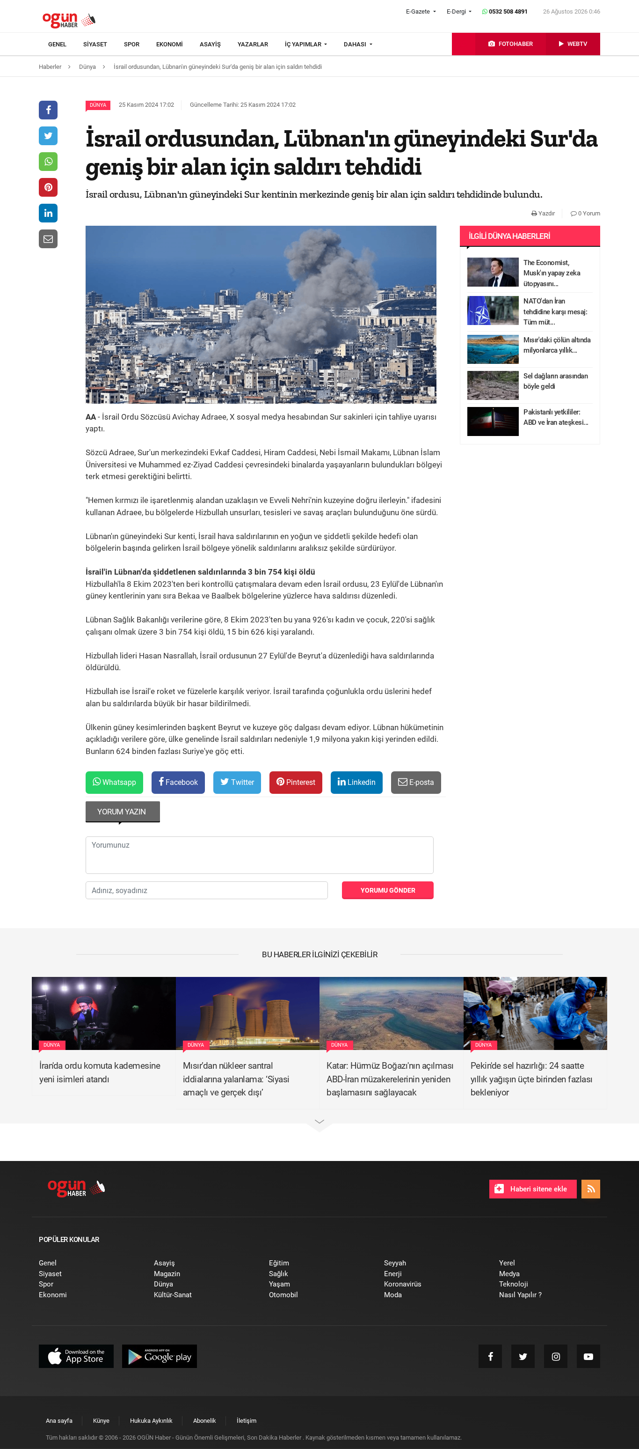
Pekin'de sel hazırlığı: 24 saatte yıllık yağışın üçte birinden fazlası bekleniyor (532, 1079)
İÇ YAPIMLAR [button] (304, 44)
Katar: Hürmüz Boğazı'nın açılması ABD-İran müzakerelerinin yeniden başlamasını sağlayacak (390, 1079)
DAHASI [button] (356, 44)
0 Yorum (588, 213)
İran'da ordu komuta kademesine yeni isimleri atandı (99, 1072)
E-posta (420, 782)
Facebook (181, 782)
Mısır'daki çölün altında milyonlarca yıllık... (556, 345)
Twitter (241, 782)
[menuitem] (65, 44)
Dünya (98, 105)
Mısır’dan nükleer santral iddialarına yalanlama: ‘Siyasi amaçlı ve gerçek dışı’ (236, 1079)
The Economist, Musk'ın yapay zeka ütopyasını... (551, 273)
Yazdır (546, 213)
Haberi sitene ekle (537, 1189)
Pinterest (299, 782)
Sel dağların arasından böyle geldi (555, 381)
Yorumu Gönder (388, 890)
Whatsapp (118, 782)
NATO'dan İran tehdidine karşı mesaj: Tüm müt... (555, 311)
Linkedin (361, 782)
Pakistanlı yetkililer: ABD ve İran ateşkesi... (555, 417)
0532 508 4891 (507, 11)
